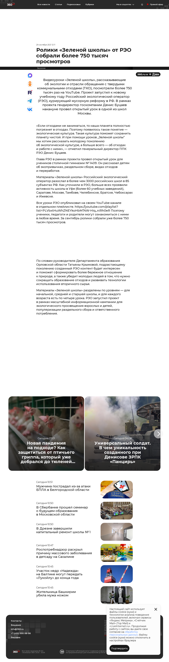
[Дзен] (148, 74)
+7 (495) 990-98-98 (21, 633)
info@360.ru (17, 629)
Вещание (16, 625)
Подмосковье (74, 4)
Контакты (16, 621)
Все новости (43, 4)
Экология (41, 68)
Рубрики (89, 4)
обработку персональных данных (123, 633)
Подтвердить (119, 648)
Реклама (15, 637)
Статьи (58, 4)
